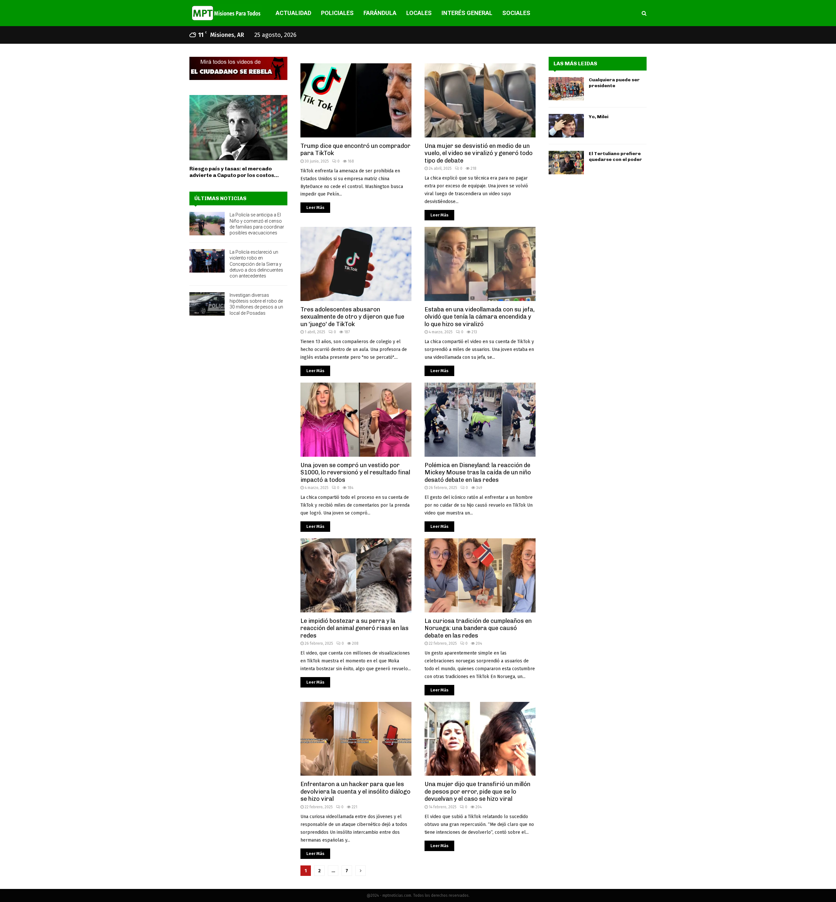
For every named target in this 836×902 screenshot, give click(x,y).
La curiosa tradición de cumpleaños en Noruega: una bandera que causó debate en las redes (478, 628)
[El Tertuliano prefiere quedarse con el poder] (566, 162)
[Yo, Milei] (566, 125)
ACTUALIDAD (293, 12)
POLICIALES (337, 12)
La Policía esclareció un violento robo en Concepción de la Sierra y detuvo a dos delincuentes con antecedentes (256, 263)
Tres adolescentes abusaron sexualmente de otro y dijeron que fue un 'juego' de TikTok (352, 317)
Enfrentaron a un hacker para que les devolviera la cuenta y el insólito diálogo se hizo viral (355, 791)
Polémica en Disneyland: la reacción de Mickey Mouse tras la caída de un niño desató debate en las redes (478, 472)
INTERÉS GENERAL (467, 12)
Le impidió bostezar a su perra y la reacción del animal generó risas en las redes (354, 628)
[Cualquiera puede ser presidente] (566, 89)
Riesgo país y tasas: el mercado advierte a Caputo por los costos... (234, 172)
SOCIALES (516, 12)
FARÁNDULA (379, 12)
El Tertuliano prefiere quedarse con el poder (615, 156)
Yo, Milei (598, 116)
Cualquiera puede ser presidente (614, 82)
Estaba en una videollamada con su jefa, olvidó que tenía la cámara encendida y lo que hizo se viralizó (480, 317)
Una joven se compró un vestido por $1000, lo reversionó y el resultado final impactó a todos (355, 472)
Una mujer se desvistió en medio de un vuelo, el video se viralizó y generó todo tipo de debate (479, 153)
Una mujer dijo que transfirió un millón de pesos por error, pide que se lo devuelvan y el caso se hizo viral (477, 791)
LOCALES (419, 12)
